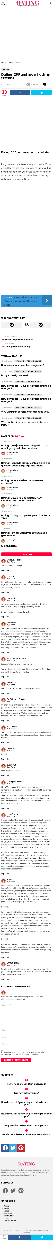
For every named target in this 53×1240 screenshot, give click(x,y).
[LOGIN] (51, 3)
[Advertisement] (26, 33)
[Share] (19, 1237)
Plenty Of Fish (9, 1216)
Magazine (20, 361)
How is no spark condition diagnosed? (22, 365)
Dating (19, 436)
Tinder (6, 1218)
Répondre (5, 570)
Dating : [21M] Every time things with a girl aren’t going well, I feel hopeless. (24, 447)
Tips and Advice (34, 361)
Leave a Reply (26, 554)
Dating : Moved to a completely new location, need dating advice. (21, 499)
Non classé (8, 1213)
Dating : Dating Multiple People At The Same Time (25, 517)
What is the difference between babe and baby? (24, 423)
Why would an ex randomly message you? (25, 411)
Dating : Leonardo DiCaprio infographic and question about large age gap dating (25, 464)
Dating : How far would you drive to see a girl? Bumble (24, 534)
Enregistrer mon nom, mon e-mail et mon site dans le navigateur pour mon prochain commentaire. (22, 1053)
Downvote (40, 325)
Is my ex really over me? (14, 375)
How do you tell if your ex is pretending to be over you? (26, 387)
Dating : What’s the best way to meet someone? (22, 482)
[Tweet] (42, 1237)
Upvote (11, 325)
